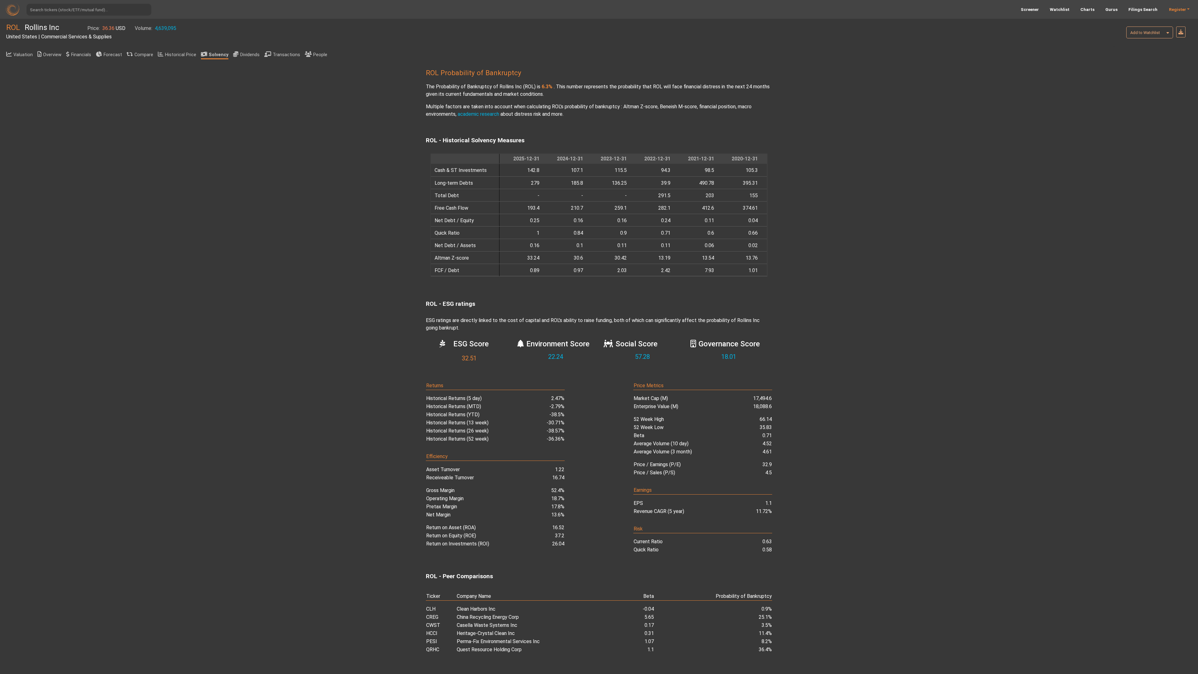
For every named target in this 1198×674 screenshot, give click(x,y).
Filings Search (1142, 9)
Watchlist (1059, 9)
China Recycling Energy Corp (488, 617)
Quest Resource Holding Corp (489, 649)
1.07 (649, 641)
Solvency (218, 54)
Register (1177, 9)
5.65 (649, 617)
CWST (433, 625)
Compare (143, 54)
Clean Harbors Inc (476, 609)
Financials (81, 54)
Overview (52, 54)
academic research (478, 114)
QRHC (432, 649)
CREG (432, 617)
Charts (1087, 9)
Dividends (250, 54)
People (320, 54)
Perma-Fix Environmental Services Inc (498, 641)
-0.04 (648, 609)
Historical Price (180, 54)
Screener (1030, 9)
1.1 (650, 649)
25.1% (765, 617)
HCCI (431, 633)
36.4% (765, 649)
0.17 (649, 625)
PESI (431, 641)
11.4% (765, 633)
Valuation (23, 54)
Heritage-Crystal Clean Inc (486, 633)
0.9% (767, 609)
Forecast (113, 54)
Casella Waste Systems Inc (487, 625)
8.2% (767, 641)
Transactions (286, 54)
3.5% (767, 625)
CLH (431, 609)
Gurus (1111, 9)
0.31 (649, 633)
